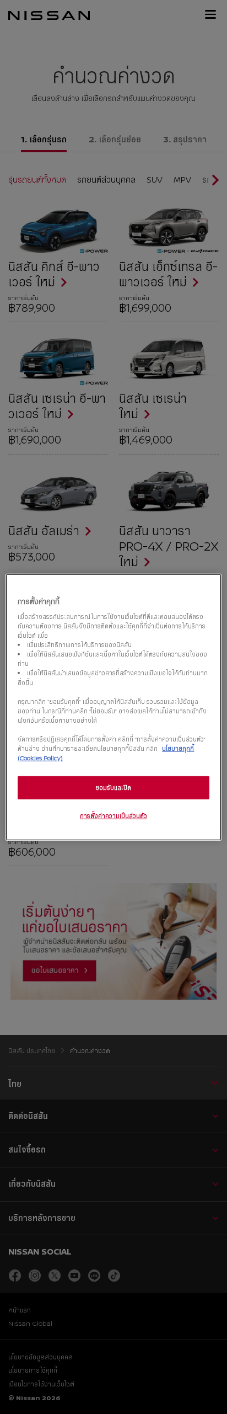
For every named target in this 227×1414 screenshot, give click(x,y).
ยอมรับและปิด (113, 787)
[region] (113, 706)
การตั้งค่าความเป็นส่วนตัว (113, 816)
